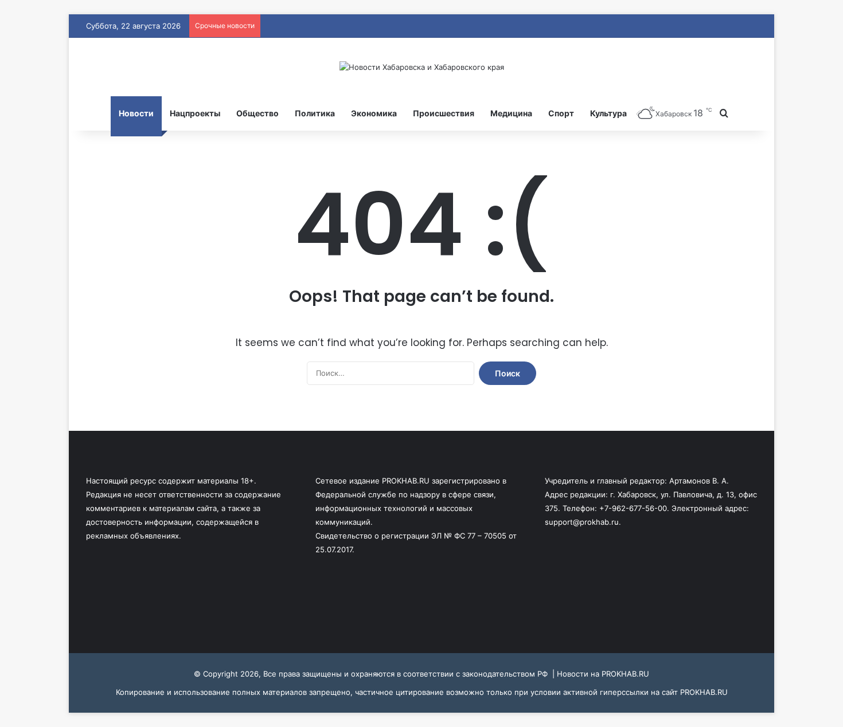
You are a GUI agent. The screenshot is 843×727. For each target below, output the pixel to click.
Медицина (511, 113)
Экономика (374, 113)
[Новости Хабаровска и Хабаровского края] (421, 67)
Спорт (561, 113)
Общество (257, 113)
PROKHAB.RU (704, 692)
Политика (315, 113)
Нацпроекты (195, 113)
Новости (136, 113)
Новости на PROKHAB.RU (603, 673)
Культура (608, 113)
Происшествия (443, 113)
